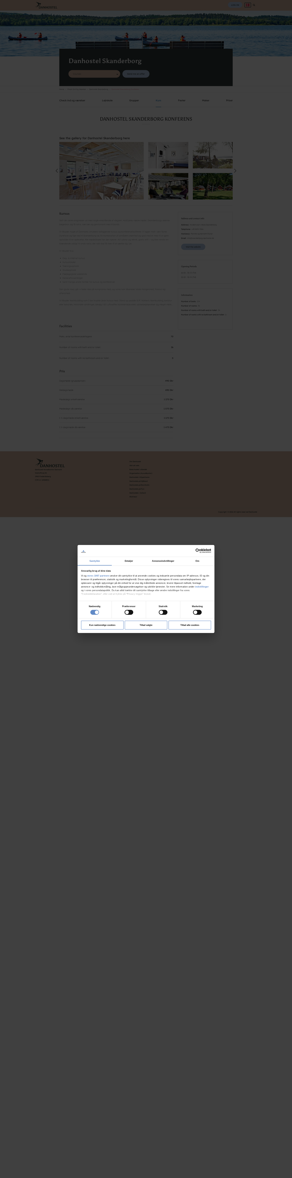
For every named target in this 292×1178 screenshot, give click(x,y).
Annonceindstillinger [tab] (163, 561)
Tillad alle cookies (189, 625)
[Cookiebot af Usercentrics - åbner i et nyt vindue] (197, 550)
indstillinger (202, 586)
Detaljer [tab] (129, 561)
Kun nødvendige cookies (102, 625)
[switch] (129, 612)
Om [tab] (197, 561)
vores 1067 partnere (98, 575)
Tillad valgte (146, 625)
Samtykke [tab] (94, 561)
